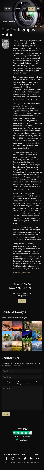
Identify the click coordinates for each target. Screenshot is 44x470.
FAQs (10, 454)
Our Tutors (36, 26)
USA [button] (8, 9)
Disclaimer (35, 454)
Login (24, 9)
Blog (5, 454)
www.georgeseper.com (21, 273)
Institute (13, 22)
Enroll (31, 9)
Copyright (16, 454)
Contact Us (17, 9)
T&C (29, 454)
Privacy (23, 454)
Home (4, 22)
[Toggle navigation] (38, 8)
